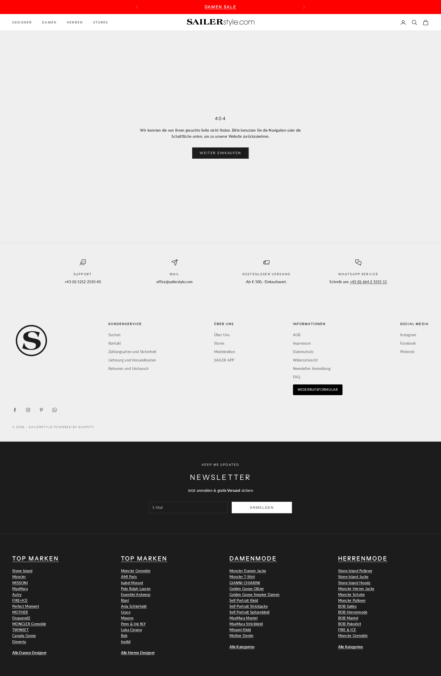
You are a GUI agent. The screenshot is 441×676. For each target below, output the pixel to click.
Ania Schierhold (134, 606)
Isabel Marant (132, 583)
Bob (124, 635)
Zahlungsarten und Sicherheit (132, 351)
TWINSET (20, 630)
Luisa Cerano (131, 630)
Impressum (302, 343)
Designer (22, 22)
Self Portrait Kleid (243, 600)
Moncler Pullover (352, 600)
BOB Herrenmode (353, 612)
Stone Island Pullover (355, 571)
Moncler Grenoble (135, 571)
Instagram (408, 335)
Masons (127, 618)
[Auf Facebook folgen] (14, 409)
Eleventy (19, 642)
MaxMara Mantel (243, 618)
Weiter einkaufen (220, 153)
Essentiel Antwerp (136, 594)
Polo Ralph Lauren (136, 588)
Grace (125, 612)
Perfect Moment (25, 606)
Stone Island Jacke (353, 576)
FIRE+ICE (20, 600)
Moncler (19, 576)
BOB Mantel (348, 618)
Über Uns (221, 335)
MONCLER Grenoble (29, 624)
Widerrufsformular (318, 389)
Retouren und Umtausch (128, 368)
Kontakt (114, 343)
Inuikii (126, 642)
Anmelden (262, 507)
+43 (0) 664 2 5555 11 (368, 282)
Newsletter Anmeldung (312, 368)
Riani (125, 600)
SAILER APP (224, 360)
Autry (16, 594)
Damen (49, 22)
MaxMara (20, 588)
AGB (297, 335)
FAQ (296, 377)
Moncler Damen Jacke (247, 571)
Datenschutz (303, 351)
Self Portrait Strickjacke (248, 606)
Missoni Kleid (240, 630)
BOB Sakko (347, 606)
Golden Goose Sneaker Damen (254, 594)
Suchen (114, 335)
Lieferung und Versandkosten (132, 360)
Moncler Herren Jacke (356, 588)
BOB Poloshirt (349, 624)
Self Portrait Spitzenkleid (249, 612)
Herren (75, 22)
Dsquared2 (21, 618)
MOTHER (20, 612)
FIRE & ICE (347, 630)
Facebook (408, 343)
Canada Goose (24, 635)
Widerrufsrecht (305, 360)
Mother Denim (241, 635)
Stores (100, 22)
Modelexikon (224, 351)
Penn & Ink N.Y (133, 624)
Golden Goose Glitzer (246, 588)
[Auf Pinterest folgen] (41, 409)
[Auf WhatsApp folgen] (54, 409)
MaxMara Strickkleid (246, 624)
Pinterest (407, 351)
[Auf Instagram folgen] (28, 409)
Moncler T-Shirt (242, 576)
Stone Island (22, 571)
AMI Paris (129, 576)
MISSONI (20, 583)
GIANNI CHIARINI (244, 583)
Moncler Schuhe (351, 594)
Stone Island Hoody (354, 583)
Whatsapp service (358, 274)
